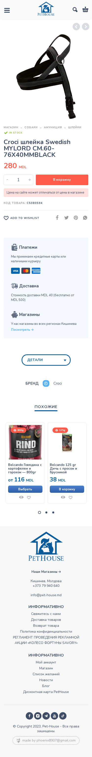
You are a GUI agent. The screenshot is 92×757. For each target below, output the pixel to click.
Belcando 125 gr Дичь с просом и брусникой (63, 468)
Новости (46, 680)
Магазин (11, 127)
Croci (57, 383)
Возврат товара (46, 625)
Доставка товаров (46, 619)
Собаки (31, 127)
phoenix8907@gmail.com (56, 740)
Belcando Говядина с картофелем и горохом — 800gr (25, 468)
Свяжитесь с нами (46, 613)
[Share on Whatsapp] (83, 218)
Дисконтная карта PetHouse (46, 692)
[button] (67, 489)
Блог (46, 686)
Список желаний (46, 674)
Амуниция (53, 127)
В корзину (62, 179)
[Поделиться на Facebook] (55, 218)
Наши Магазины (44, 572)
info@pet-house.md (46, 595)
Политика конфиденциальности (46, 631)
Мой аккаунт (46, 662)
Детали (35, 360)
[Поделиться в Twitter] (65, 218)
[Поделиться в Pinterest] (74, 218)
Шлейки (74, 127)
